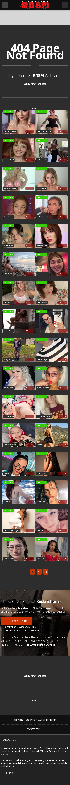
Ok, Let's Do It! (16, 621)
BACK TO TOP (33, 729)
